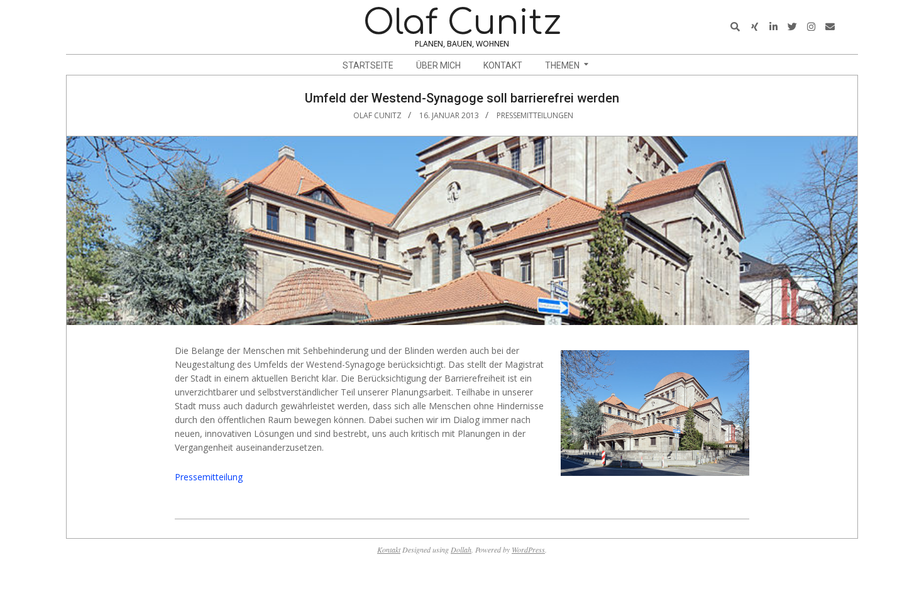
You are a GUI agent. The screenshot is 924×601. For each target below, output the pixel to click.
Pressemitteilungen (535, 115)
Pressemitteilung (209, 477)
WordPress (528, 549)
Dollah (461, 549)
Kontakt (388, 549)
